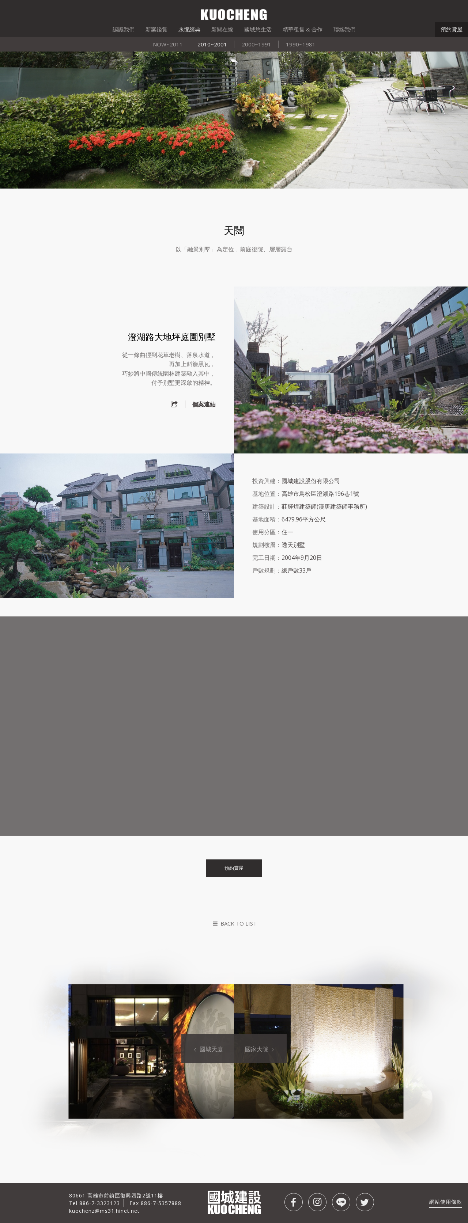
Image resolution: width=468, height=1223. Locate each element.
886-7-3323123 (99, 1203)
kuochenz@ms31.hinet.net (104, 1210)
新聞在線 (222, 29)
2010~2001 (212, 44)
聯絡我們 (344, 29)
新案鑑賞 (156, 29)
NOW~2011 (168, 44)
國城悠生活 (258, 29)
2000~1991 (256, 44)
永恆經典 (189, 29)
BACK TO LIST (238, 923)
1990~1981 (301, 44)
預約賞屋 (452, 29)
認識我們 (124, 29)
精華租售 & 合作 (302, 29)
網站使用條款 (445, 1201)
